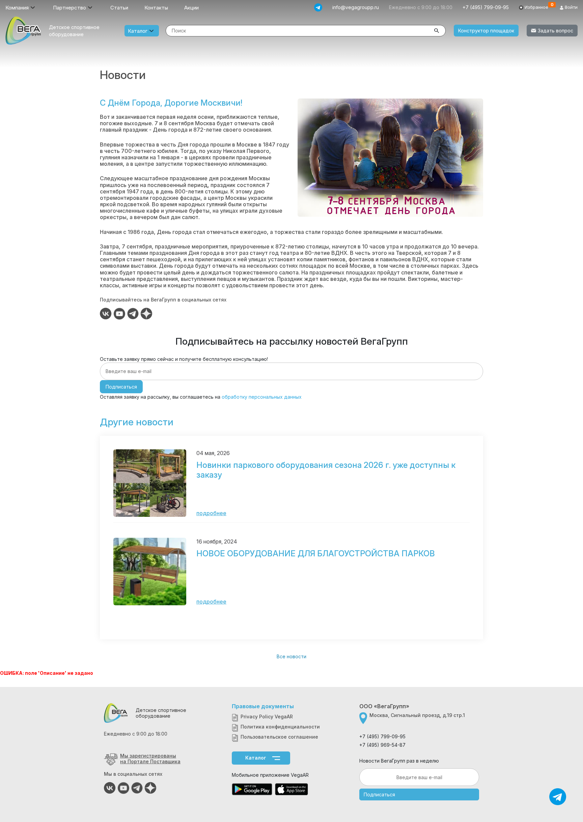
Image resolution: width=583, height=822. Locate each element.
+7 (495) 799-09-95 (486, 7)
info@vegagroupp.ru (355, 7)
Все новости (291, 656)
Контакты (156, 7)
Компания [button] (17, 7)
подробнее (211, 513)
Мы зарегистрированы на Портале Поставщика (150, 758)
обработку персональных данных (262, 397)
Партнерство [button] (69, 7)
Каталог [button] (137, 31)
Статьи (119, 7)
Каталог (255, 758)
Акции (191, 7)
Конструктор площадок (486, 30)
